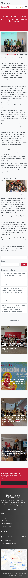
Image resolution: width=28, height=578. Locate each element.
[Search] (17, 7)
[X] (4, 3)
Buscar (4, 261)
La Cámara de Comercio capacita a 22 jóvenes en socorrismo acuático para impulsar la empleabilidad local (13, 275)
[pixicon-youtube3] (14, 509)
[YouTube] (7, 3)
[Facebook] (2, 3)
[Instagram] (9, 3)
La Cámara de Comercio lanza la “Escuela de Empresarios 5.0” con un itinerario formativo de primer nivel (13, 282)
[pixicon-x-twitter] (11, 509)
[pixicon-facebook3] (9, 509)
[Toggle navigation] (2, 2)
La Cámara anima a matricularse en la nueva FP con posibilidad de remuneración (13, 453)
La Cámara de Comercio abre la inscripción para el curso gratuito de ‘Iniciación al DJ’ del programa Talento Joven (13, 382)
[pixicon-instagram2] (17, 509)
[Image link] (14, 559)
